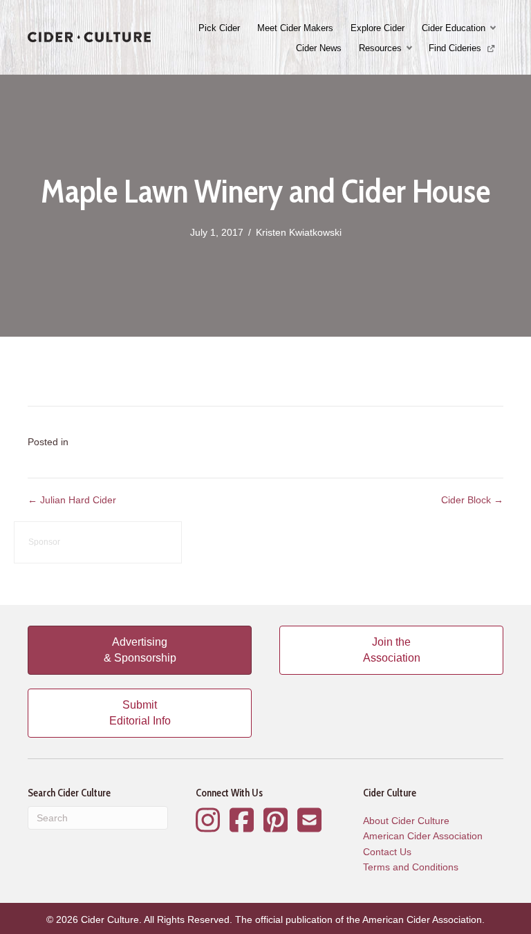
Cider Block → (472, 499)
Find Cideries (456, 48)
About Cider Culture (406, 820)
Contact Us (387, 851)
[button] (494, 28)
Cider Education (453, 28)
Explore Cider (377, 28)
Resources (380, 48)
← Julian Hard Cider (72, 499)
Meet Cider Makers (295, 28)
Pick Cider (219, 28)
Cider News (319, 48)
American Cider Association (423, 835)
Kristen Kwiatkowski (299, 232)
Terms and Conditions (410, 866)
